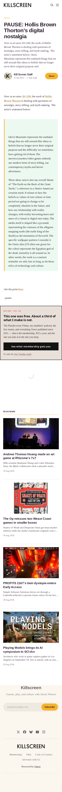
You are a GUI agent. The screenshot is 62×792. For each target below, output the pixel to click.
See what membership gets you (31, 346)
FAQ (28, 754)
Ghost (37, 766)
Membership (16, 754)
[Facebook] (24, 732)
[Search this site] (52, 5)
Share (52, 76)
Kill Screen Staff (23, 74)
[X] (18, 732)
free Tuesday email (22, 354)
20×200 (26, 96)
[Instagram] (43, 732)
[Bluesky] (31, 732)
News (7, 18)
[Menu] (57, 5)
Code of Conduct (43, 754)
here (20, 289)
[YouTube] (37, 732)
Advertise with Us (31, 759)
